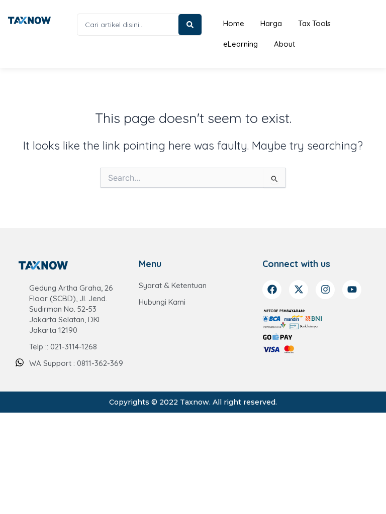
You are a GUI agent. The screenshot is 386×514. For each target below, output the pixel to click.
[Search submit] (190, 24)
